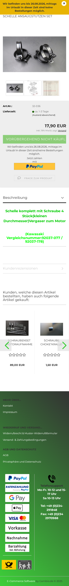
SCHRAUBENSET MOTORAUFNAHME (19, 342)
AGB (5, 455)
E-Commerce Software (21, 581)
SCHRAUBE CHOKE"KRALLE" (51, 342)
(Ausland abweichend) (43, 115)
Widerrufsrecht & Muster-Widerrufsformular (30, 433)
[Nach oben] (58, 580)
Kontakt (8, 405)
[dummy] (34, 50)
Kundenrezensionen (20, 268)
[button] (6, 345)
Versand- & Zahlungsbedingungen (24, 439)
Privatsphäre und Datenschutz (22, 461)
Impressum (10, 411)
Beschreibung (15, 198)
